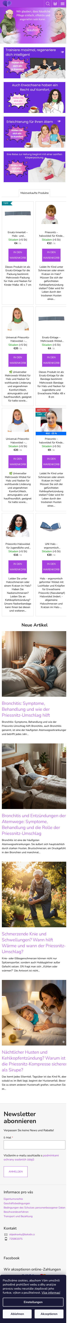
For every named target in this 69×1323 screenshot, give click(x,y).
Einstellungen (33, 1302)
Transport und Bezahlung (18, 1216)
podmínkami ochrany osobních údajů (31, 1157)
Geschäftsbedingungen (17, 1203)
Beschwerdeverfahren (16, 1212)
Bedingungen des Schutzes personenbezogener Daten (34, 1207)
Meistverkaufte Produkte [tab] (34, 193)
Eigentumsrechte (13, 1199)
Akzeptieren (49, 1314)
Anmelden (16, 1171)
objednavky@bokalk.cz (22, 1234)
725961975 (15, 1239)
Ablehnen (17, 1314)
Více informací (51, 1293)
